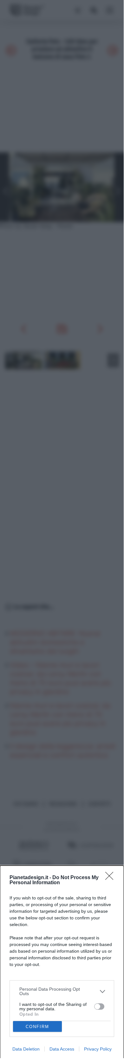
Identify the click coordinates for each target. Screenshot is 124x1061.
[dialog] (62, 963)
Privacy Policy (98, 1048)
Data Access (61, 1048)
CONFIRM (37, 1026)
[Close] (111, 878)
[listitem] (61, 991)
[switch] (99, 1006)
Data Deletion (26, 1048)
